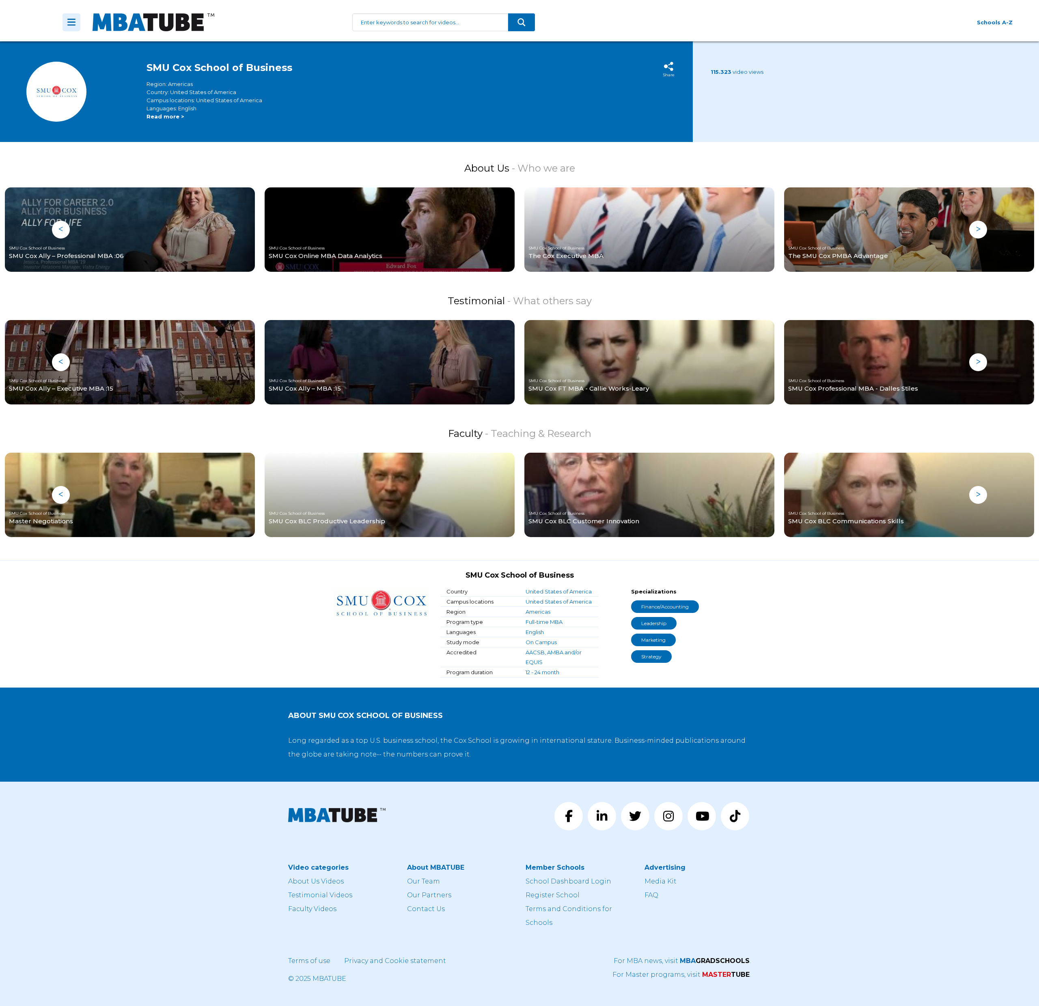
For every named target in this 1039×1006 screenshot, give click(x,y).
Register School (553, 895)
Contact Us (426, 909)
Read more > (165, 116)
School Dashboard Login (568, 881)
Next (978, 230)
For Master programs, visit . (681, 974)
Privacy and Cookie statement (395, 961)
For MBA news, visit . (682, 961)
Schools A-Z (995, 22)
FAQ (651, 895)
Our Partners (429, 895)
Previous (61, 230)
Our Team (423, 881)
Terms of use (309, 961)
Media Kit (661, 881)
